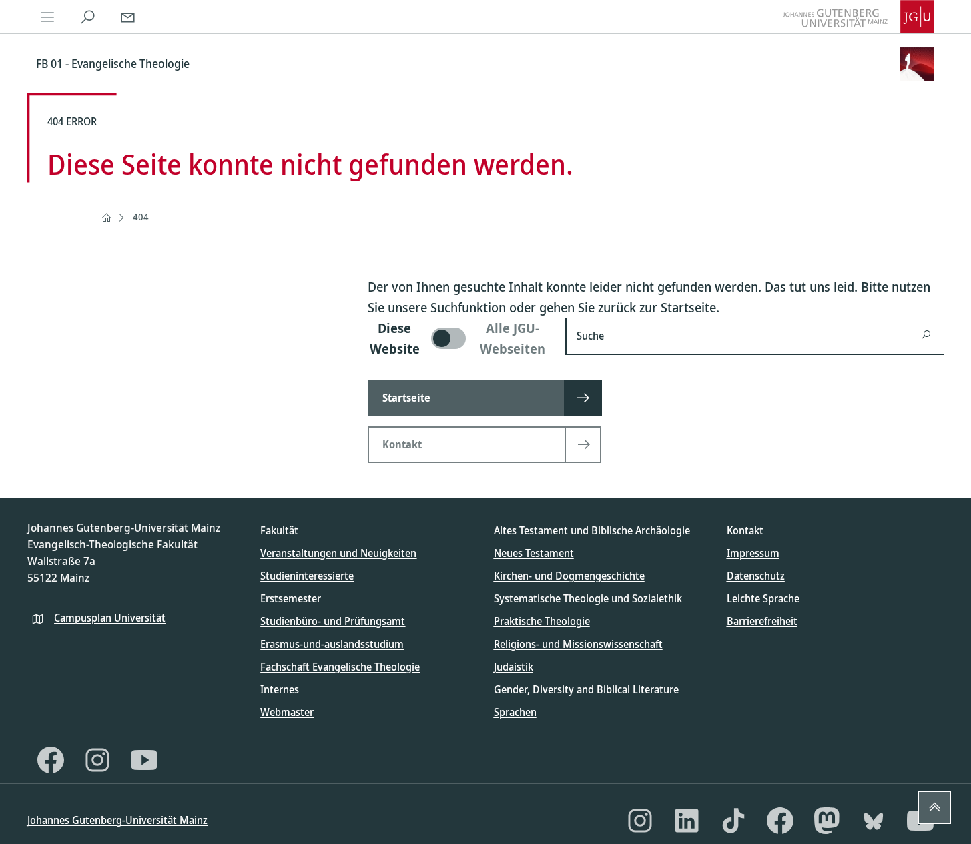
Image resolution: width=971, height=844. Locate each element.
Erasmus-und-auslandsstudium (332, 644)
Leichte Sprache (763, 598)
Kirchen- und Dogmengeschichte (569, 575)
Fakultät (279, 530)
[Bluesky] (873, 820)
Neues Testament (534, 553)
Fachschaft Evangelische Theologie (340, 666)
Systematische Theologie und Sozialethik (588, 598)
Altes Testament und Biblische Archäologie (592, 530)
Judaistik (513, 666)
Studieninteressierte (307, 575)
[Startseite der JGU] (858, 16)
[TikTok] (733, 820)
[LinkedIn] (686, 820)
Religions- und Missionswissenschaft (578, 644)
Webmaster (287, 712)
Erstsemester (290, 598)
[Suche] (87, 16)
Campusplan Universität (110, 617)
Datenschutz (756, 575)
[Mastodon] (827, 820)
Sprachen (515, 712)
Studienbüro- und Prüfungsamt (332, 621)
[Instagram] (97, 760)
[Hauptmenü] (47, 16)
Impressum (753, 553)
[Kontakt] (127, 16)
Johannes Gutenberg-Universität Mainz (117, 820)
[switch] (458, 338)
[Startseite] (106, 217)
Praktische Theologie (542, 621)
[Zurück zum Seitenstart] (934, 807)
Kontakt (745, 530)
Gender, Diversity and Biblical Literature (586, 689)
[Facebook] (50, 760)
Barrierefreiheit (762, 621)
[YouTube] (144, 760)
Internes (279, 689)
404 (141, 216)
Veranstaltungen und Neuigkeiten (338, 553)
